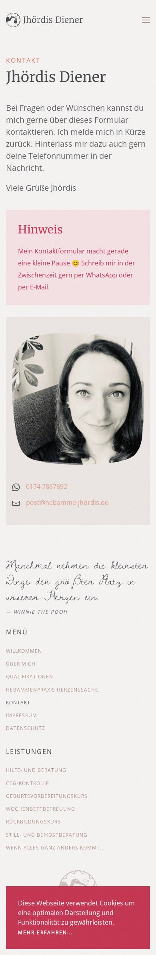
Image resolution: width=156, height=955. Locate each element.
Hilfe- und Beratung (36, 770)
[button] (146, 20)
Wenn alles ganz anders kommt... (55, 847)
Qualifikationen (29, 676)
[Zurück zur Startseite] (44, 20)
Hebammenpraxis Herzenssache (52, 689)
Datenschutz (25, 728)
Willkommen (24, 651)
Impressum (21, 715)
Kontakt (18, 702)
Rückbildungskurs (33, 821)
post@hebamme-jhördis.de (67, 502)
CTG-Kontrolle (27, 783)
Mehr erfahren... (45, 932)
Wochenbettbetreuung (40, 808)
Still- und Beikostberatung (47, 834)
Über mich (21, 663)
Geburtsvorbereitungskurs (47, 796)
